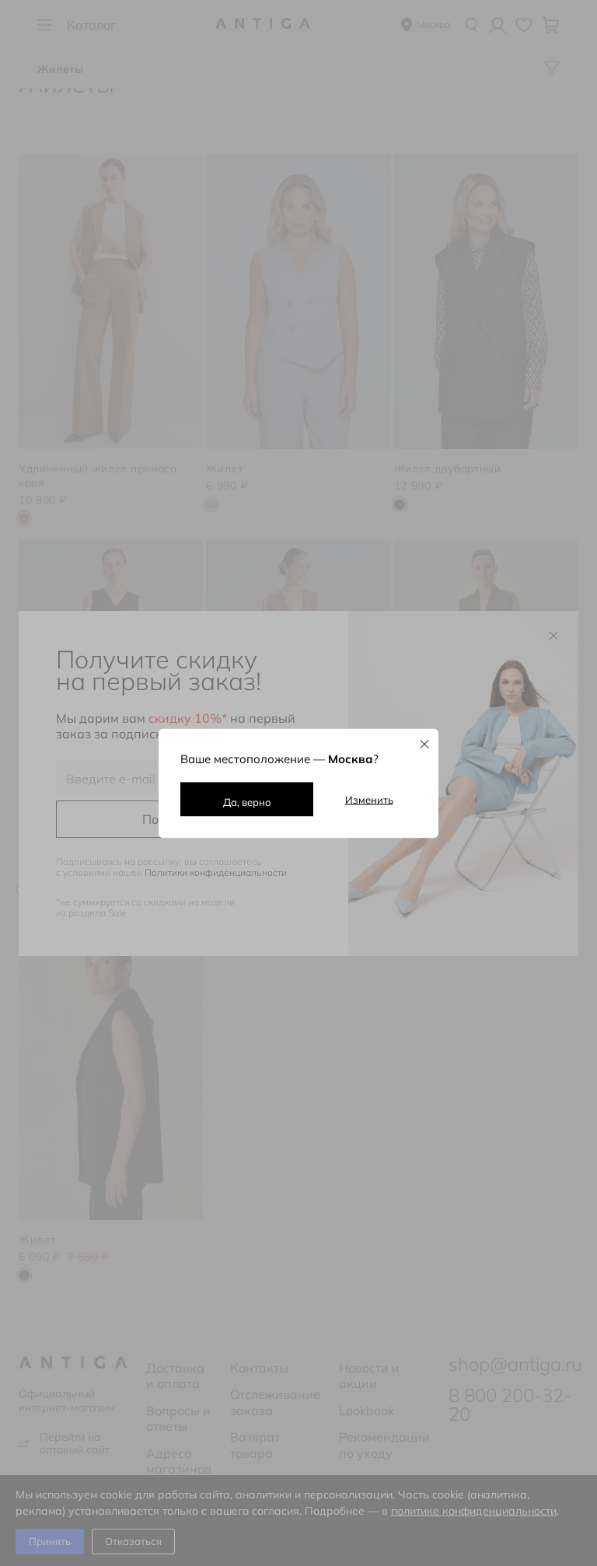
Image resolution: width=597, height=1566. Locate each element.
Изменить (369, 799)
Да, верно (247, 801)
